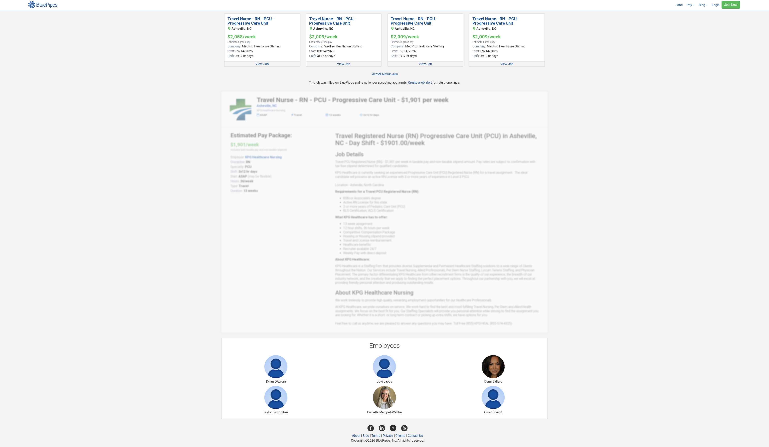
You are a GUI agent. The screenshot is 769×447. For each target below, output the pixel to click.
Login (716, 5)
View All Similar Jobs (384, 73)
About (356, 436)
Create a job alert (420, 82)
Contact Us (415, 436)
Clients (400, 436)
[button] (691, 5)
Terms (375, 436)
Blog (366, 436)
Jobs (679, 5)
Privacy (388, 436)
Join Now (730, 5)
